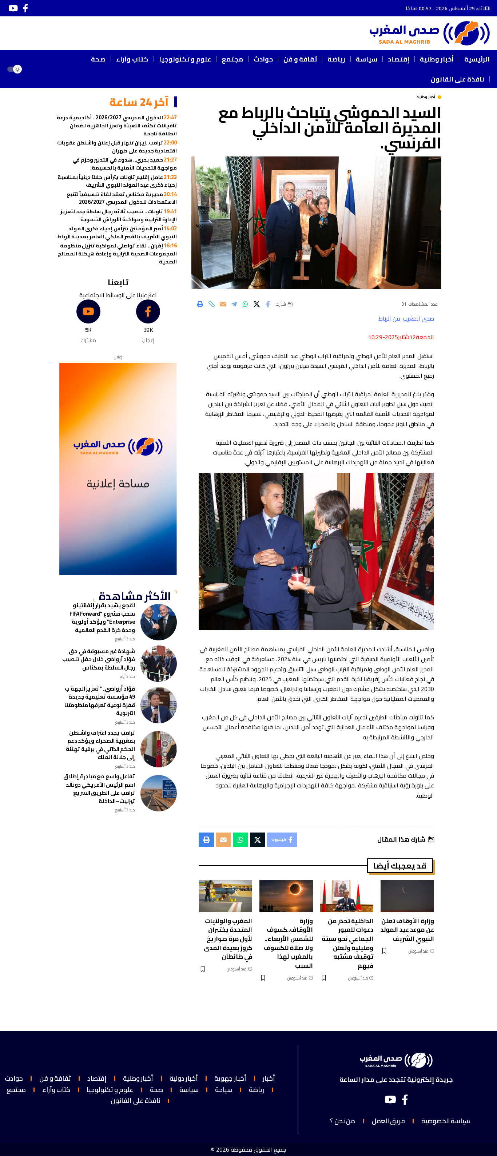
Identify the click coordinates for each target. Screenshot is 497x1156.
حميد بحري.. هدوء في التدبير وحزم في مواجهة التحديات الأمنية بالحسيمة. (124, 163)
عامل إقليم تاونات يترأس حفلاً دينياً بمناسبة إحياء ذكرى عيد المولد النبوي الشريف (117, 181)
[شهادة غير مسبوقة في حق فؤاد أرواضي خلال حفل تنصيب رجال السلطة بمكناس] (158, 663)
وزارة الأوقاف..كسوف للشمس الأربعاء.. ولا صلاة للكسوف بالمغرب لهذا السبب (288, 943)
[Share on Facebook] (268, 304)
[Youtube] (88, 321)
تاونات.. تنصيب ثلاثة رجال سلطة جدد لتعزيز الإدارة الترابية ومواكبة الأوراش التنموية (118, 215)
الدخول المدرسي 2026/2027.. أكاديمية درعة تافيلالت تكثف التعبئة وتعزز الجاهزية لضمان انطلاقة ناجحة (117, 125)
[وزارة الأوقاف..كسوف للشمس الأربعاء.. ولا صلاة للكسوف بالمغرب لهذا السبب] (286, 896)
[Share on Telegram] (234, 304)
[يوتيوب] (13, 8)
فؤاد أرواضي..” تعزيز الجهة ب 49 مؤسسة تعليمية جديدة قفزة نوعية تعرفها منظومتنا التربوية (99, 701)
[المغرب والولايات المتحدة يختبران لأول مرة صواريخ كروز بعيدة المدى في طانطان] (226, 896)
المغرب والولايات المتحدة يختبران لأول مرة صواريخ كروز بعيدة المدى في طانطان (228, 939)
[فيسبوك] (25, 8)
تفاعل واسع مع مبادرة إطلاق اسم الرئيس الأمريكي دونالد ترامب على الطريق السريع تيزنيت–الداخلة (99, 788)
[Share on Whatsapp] (245, 304)
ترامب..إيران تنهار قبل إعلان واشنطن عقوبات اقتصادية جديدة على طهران (117, 146)
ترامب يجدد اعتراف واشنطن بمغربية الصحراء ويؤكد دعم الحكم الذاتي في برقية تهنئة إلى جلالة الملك (100, 745)
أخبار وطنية (426, 97)
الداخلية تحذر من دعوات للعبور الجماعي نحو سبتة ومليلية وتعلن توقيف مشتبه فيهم (347, 943)
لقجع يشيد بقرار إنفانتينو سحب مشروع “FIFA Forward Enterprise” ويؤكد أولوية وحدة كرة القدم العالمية (102, 617)
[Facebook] (148, 321)
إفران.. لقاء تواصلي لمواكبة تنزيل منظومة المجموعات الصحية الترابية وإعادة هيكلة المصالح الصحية (117, 253)
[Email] (223, 304)
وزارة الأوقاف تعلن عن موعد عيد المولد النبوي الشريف (407, 930)
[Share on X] (256, 304)
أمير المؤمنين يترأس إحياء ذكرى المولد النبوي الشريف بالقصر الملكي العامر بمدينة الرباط (117, 232)
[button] (37, 69)
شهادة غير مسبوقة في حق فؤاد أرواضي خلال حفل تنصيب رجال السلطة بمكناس (98, 659)
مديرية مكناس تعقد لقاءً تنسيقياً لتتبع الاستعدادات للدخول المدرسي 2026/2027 (122, 198)
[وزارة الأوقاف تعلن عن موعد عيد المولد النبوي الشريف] (407, 896)
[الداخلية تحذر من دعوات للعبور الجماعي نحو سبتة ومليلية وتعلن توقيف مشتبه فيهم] (347, 896)
